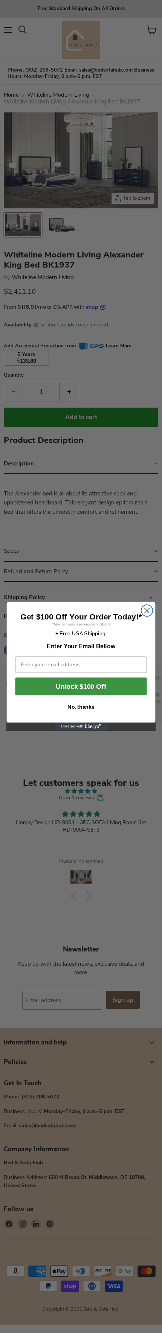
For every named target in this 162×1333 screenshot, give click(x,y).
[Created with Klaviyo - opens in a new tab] (81, 727)
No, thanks (81, 707)
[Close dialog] (147, 610)
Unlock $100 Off (81, 686)
